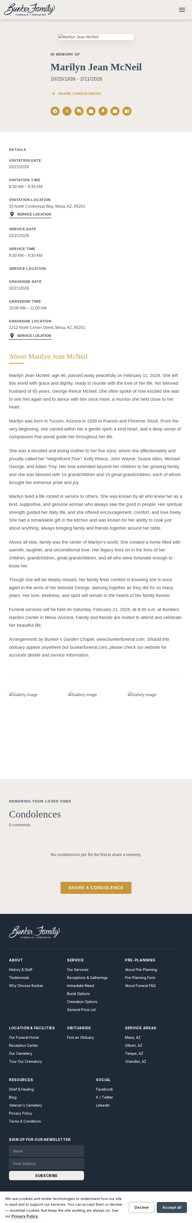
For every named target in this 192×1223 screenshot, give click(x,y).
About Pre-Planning (141, 969)
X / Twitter (104, 1097)
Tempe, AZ (134, 1053)
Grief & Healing (21, 1089)
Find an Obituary (80, 1037)
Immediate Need (80, 985)
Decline (141, 1207)
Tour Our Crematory (25, 1061)
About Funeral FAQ (140, 985)
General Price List (81, 1009)
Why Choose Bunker (26, 985)
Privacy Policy (20, 1113)
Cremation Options (82, 1001)
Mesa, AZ (132, 1037)
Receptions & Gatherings (87, 977)
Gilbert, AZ (133, 1045)
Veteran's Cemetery (25, 1105)
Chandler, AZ (135, 1061)
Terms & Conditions (25, 1121)
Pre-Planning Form (140, 977)
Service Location (30, 214)
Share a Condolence (96, 888)
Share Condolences (76, 94)
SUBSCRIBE (46, 1175)
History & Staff (20, 969)
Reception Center (23, 1045)
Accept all (171, 1207)
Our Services (77, 969)
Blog (12, 1097)
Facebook (104, 1089)
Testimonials (19, 977)
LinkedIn (103, 1105)
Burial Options (78, 993)
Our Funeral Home (24, 1037)
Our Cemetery (20, 1053)
